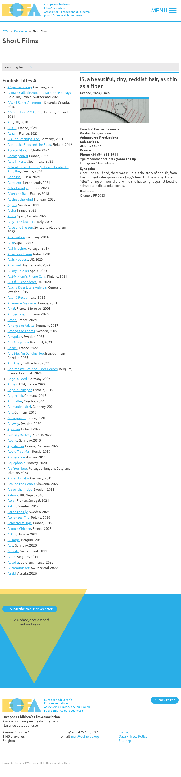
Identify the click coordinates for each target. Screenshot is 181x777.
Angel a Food (17, 379)
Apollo (12, 440)
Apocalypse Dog (19, 435)
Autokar (13, 562)
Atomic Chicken (19, 528)
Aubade (13, 551)
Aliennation (16, 237)
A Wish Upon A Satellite (25, 112)
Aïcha (12, 210)
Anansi (12, 348)
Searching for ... (15, 67)
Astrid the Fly (18, 512)
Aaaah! (12, 133)
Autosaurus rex (19, 568)
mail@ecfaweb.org (85, 736)
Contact (125, 732)
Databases (20, 31)
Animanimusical (19, 407)
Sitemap (125, 741)
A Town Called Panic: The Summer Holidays (40, 93)
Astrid (12, 506)
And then (14, 363)
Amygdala (15, 336)
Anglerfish (15, 395)
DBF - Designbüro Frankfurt (55, 762)
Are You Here (17, 468)
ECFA (5, 31)
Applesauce (16, 457)
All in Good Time (20, 254)
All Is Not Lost (18, 259)
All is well (15, 265)
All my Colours (18, 271)
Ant (10, 412)
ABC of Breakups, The (23, 139)
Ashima (13, 495)
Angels (13, 384)
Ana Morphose (18, 342)
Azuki (12, 573)
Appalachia (16, 446)
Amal (11, 308)
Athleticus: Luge (20, 523)
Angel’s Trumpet (20, 390)
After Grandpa (18, 188)
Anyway (13, 424)
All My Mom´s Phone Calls (27, 276)
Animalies (15, 401)
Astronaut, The (18, 517)
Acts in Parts (17, 161)
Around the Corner (21, 484)
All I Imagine (17, 248)
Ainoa (12, 216)
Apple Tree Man (19, 451)
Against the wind (20, 199)
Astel (11, 500)
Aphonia (14, 429)
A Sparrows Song (20, 87)
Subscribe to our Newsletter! (31, 609)
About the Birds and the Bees (29, 144)
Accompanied (18, 156)
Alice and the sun (20, 227)
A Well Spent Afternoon (25, 102)
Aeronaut (14, 182)
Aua (10, 545)
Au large (14, 540)
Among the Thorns (21, 331)
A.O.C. (12, 128)
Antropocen (17, 418)
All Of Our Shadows (22, 282)
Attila (12, 534)
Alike (11, 243)
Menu (159, 10)
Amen (12, 320)
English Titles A (19, 81)
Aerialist (14, 177)
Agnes (12, 205)
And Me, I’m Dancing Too (26, 353)
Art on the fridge (20, 489)
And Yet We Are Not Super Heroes (33, 369)
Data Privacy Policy (133, 736)
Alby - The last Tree (22, 222)
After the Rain (18, 194)
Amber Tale (16, 314)
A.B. (10, 122)
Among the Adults (21, 325)
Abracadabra (17, 150)
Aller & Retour (18, 297)
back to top (166, 700)
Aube (11, 557)
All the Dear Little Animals (27, 287)
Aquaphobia (16, 463)
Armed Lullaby (18, 478)
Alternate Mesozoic (22, 303)
